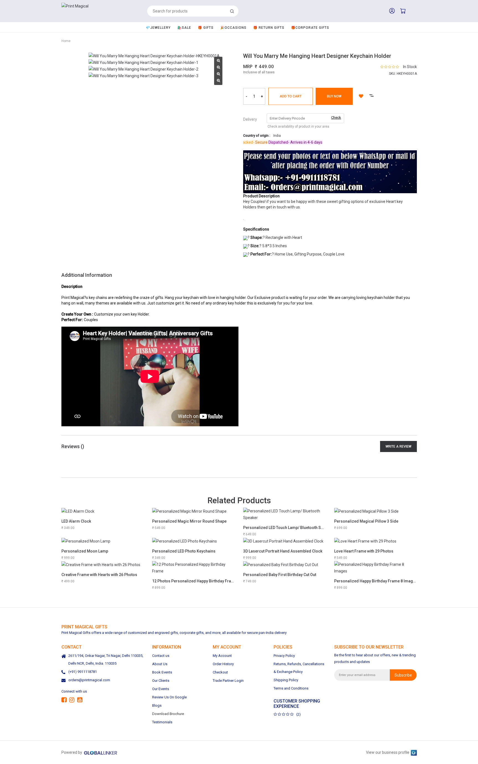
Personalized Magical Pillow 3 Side (366, 521)
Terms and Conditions (291, 688)
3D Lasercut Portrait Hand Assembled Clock (282, 551)
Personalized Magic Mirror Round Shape (189, 521)
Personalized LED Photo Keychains (183, 551)
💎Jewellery (158, 28)
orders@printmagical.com (89, 680)
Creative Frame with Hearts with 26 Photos (99, 574)
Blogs (157, 705)
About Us (159, 664)
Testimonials (162, 722)
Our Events (160, 689)
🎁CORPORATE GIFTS (310, 28)
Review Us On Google (169, 697)
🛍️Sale (184, 28)
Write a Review (398, 446)
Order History (223, 664)
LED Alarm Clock (76, 521)
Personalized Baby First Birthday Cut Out (279, 574)
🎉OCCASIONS (233, 28)
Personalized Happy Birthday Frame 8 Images (375, 581)
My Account (222, 656)
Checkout (220, 672)
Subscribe (403, 675)
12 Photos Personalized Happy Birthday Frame (194, 581)
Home (66, 41)
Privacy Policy (284, 656)
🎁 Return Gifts (268, 28)
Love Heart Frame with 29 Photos (363, 551)
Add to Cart (291, 96)
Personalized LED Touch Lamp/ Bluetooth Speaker (288, 527)
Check (336, 117)
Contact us (160, 656)
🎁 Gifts (206, 28)
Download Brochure (168, 714)
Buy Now (334, 96)
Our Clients (160, 680)
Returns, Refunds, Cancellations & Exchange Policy (299, 668)
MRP (248, 66)
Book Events (162, 672)
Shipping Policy (286, 680)
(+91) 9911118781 (82, 672)
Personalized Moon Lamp (84, 551)
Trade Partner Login (228, 680)
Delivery (250, 119)
